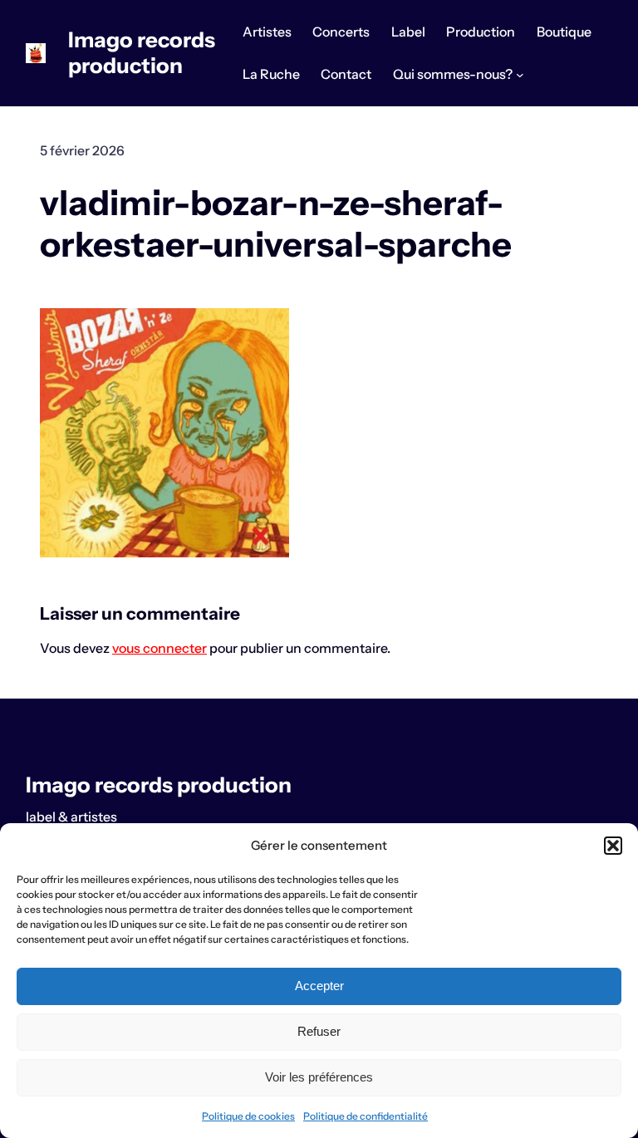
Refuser (319, 1031)
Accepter (319, 986)
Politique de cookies (248, 1116)
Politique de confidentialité (365, 1116)
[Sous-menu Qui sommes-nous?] (520, 75)
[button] (613, 845)
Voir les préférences (319, 1077)
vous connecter (159, 648)
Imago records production (141, 52)
